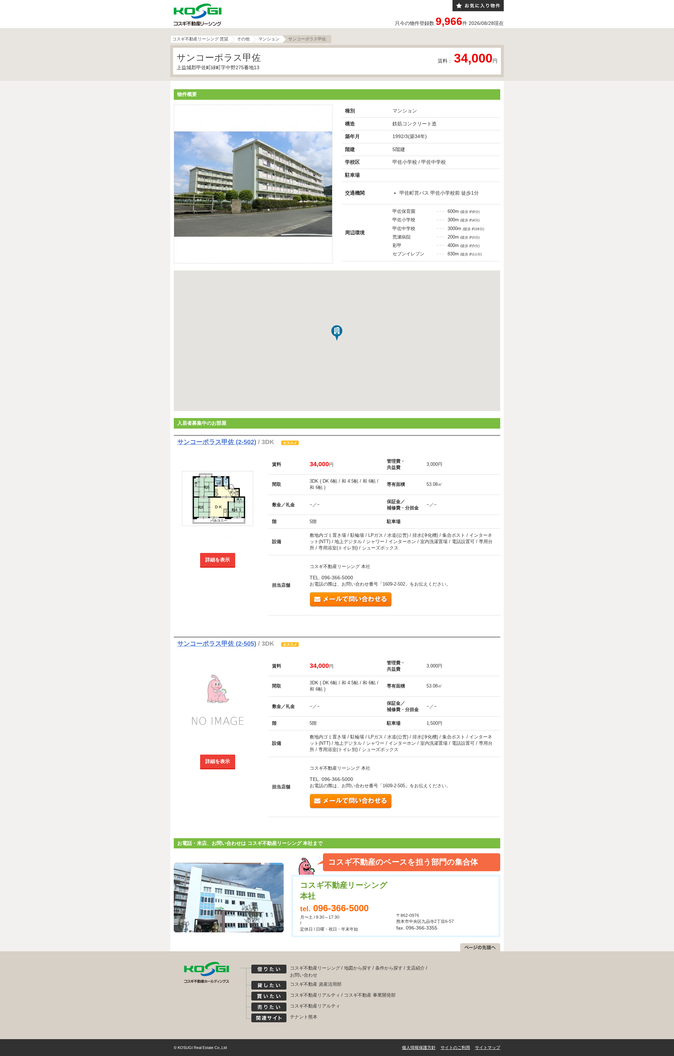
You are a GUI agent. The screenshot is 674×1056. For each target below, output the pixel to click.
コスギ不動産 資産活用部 (316, 984)
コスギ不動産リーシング (315, 968)
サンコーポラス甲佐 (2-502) (216, 441)
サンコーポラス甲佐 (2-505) (216, 643)
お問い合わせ (303, 975)
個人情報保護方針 (419, 1047)
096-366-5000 (341, 908)
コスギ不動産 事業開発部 (370, 995)
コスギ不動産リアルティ (315, 995)
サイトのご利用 (455, 1047)
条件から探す (389, 968)
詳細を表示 (217, 559)
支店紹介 (416, 968)
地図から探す (357, 968)
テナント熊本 (303, 1016)
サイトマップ (487, 1047)
